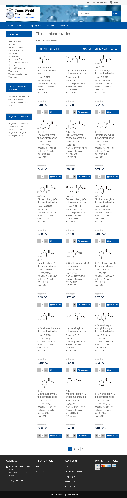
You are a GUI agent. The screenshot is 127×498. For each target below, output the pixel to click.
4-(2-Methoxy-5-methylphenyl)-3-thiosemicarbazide (104, 328)
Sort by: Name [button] (101, 49)
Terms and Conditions (75, 472)
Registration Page (16, 132)
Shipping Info (35, 26)
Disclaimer (49, 26)
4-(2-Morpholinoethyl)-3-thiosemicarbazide (76, 394)
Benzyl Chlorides (16, 47)
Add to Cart (56, 112)
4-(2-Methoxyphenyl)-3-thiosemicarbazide (47, 394)
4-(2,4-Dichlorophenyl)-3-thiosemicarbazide (105, 135)
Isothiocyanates (15, 56)
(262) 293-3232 (16, 481)
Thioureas (12, 77)
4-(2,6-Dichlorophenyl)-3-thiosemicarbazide (105, 199)
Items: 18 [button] (87, 49)
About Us (21, 26)
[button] (112, 48)
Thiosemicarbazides (17, 74)
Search (116, 14)
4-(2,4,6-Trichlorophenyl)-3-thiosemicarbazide (47, 135)
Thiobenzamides (15, 71)
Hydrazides (13, 53)
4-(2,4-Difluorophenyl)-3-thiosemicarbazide (47, 199)
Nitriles (11, 65)
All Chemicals (14, 41)
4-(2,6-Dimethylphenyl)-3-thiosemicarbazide (47, 263)
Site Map (40, 472)
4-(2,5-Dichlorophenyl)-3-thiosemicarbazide (76, 199)
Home (10, 26)
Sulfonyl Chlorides (16, 68)
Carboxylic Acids (15, 50)
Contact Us (63, 26)
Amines (11, 44)
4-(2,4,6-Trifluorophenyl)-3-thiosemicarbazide (76, 135)
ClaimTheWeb (73, 494)
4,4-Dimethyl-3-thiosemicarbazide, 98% (47, 70)
